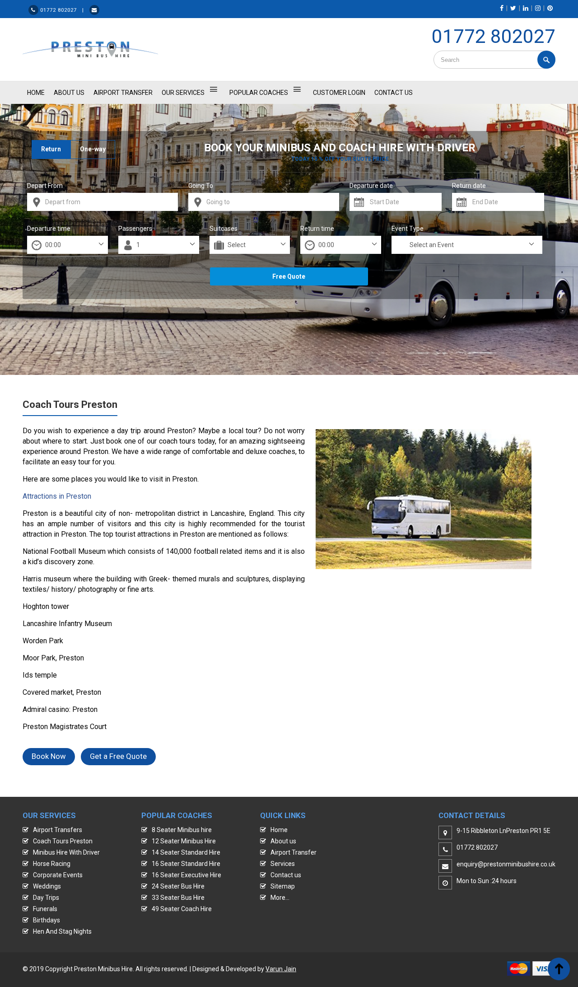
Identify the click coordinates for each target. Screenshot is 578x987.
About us (283, 841)
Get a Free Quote (118, 756)
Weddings (47, 886)
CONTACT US (393, 92)
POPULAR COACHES (258, 92)
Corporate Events (58, 875)
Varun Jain (281, 969)
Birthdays (46, 920)
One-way (93, 149)
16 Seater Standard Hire (186, 863)
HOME (36, 92)
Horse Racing (51, 863)
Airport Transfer (123, 92)
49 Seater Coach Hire (182, 908)
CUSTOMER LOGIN (339, 92)
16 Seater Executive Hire (186, 875)
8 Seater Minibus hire (182, 829)
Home (279, 829)
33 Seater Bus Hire (178, 897)
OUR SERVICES (183, 92)
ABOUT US (69, 92)
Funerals (45, 908)
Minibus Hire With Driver (66, 852)
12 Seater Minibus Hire (184, 841)
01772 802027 (493, 36)
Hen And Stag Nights (62, 931)
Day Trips (46, 897)
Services (282, 863)
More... (279, 897)
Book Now (49, 756)
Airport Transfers (57, 829)
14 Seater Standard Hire (186, 852)
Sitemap (282, 886)
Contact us (285, 875)
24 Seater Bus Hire (178, 886)
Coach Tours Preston (63, 841)
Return (51, 149)
